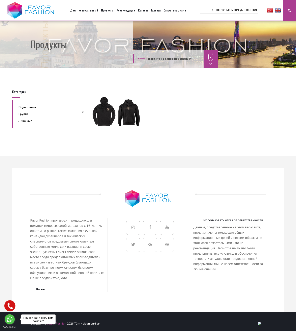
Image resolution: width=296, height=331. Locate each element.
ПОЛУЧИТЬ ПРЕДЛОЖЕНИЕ (237, 10)
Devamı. (41, 289)
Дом (73, 10)
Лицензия (25, 121)
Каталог (143, 10)
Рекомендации (126, 10)
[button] (270, 10)
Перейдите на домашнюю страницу (168, 58)
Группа (23, 114)
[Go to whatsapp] (10, 319)
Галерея (156, 10)
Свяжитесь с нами (175, 10)
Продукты (107, 10)
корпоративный (88, 10)
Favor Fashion (57, 323)
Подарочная (27, 107)
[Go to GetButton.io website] (9, 327)
